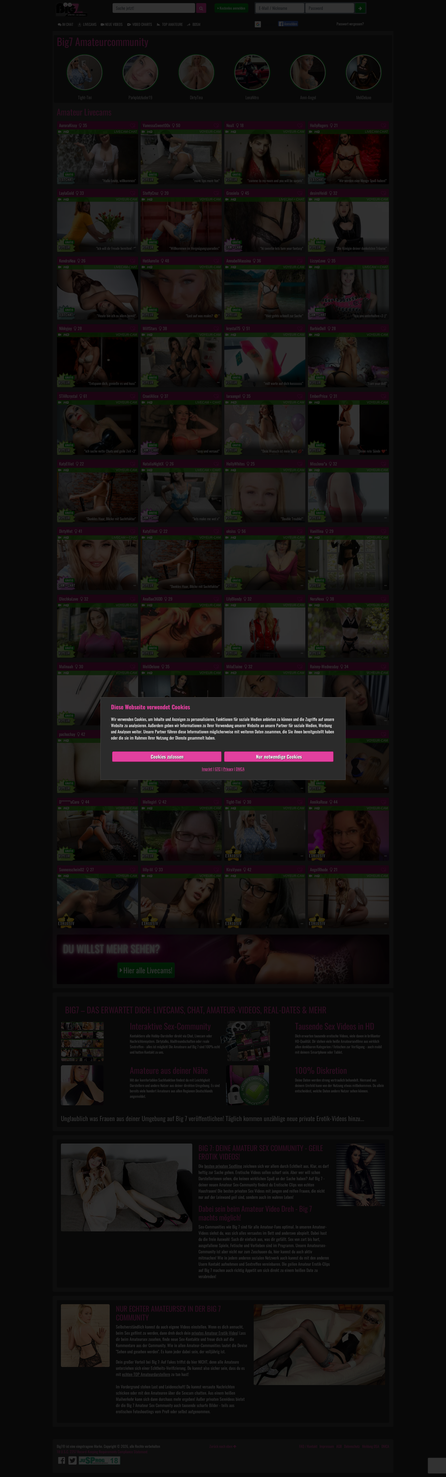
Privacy (228, 769)
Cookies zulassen (167, 756)
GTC (218, 769)
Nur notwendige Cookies (279, 756)
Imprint (207, 769)
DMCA (240, 769)
